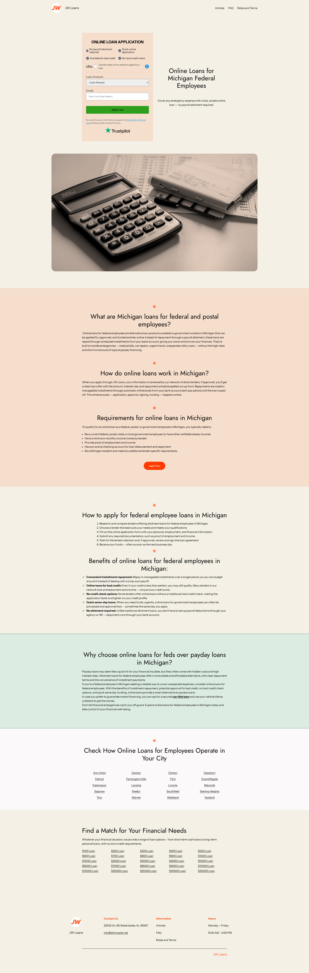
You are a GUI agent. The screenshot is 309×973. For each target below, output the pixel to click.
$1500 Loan (89, 861)
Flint (173, 779)
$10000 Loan (206, 866)
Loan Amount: (94, 76)
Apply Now (154, 465)
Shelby (136, 791)
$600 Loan (88, 856)
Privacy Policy (131, 120)
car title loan (181, 696)
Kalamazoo (99, 785)
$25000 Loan (148, 871)
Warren (136, 797)
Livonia (172, 785)
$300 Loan (146, 851)
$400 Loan (175, 851)
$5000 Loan (205, 861)
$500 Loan (204, 851)
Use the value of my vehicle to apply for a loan (119, 66)
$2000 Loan (118, 861)
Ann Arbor (99, 772)
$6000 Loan (89, 866)
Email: (90, 90)
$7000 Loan (118, 866)
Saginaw (99, 791)
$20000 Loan (119, 871)
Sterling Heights (209, 791)
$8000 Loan (147, 866)
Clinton (172, 772)
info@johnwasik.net (116, 932)
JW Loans (72, 8)
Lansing (136, 785)
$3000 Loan (147, 861)
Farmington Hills (136, 779)
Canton (136, 772)
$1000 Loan (205, 856)
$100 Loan (88, 851)
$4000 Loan (176, 861)
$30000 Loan (177, 871)
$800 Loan (146, 856)
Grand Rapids (209, 779)
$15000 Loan (90, 871)
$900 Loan (175, 856)
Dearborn (209, 772)
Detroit (99, 779)
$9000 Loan (176, 866)
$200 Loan (117, 851)
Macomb (209, 785)
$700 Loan (117, 856)
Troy (99, 797)
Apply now (118, 109)
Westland (173, 797)
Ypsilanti (209, 797)
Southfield (173, 791)
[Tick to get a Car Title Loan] (147, 66)
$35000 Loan (206, 871)
